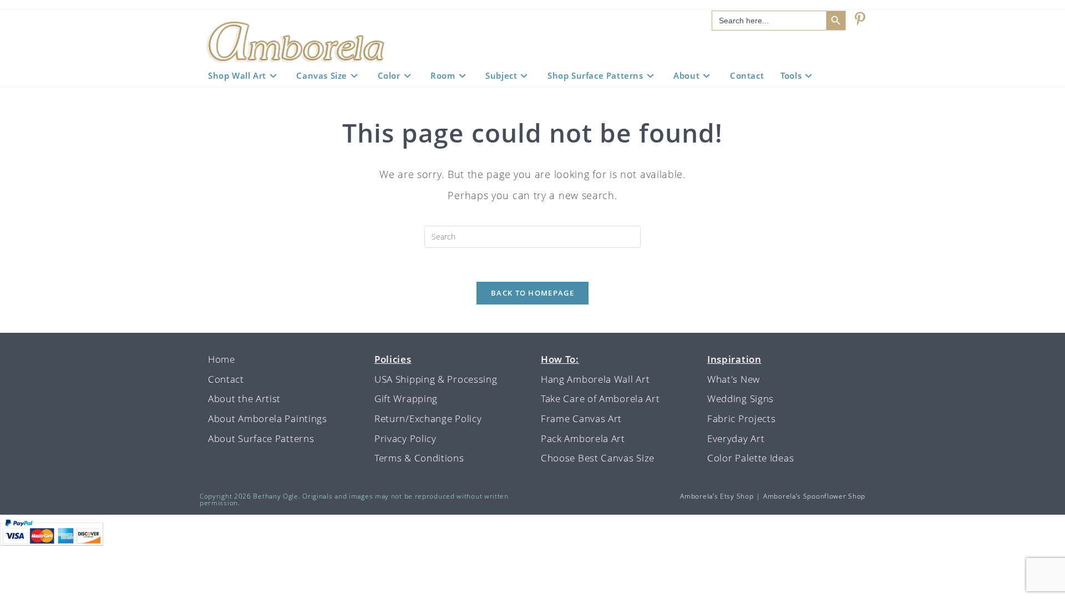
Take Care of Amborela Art (600, 398)
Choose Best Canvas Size (598, 457)
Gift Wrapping (406, 398)
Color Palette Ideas (750, 457)
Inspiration (734, 359)
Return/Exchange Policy (427, 418)
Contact (226, 379)
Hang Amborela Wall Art (595, 379)
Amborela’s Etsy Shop (716, 496)
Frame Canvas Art (581, 418)
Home (221, 359)
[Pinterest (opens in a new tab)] (860, 19)
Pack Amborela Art (583, 438)
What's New (733, 379)
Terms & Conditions (419, 457)
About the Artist (244, 398)
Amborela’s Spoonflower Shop (814, 496)
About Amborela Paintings (267, 418)
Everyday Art (735, 438)
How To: (560, 359)
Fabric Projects (741, 418)
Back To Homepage (532, 293)
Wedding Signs (740, 398)
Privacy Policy (405, 438)
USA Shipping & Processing (436, 379)
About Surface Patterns (261, 438)
